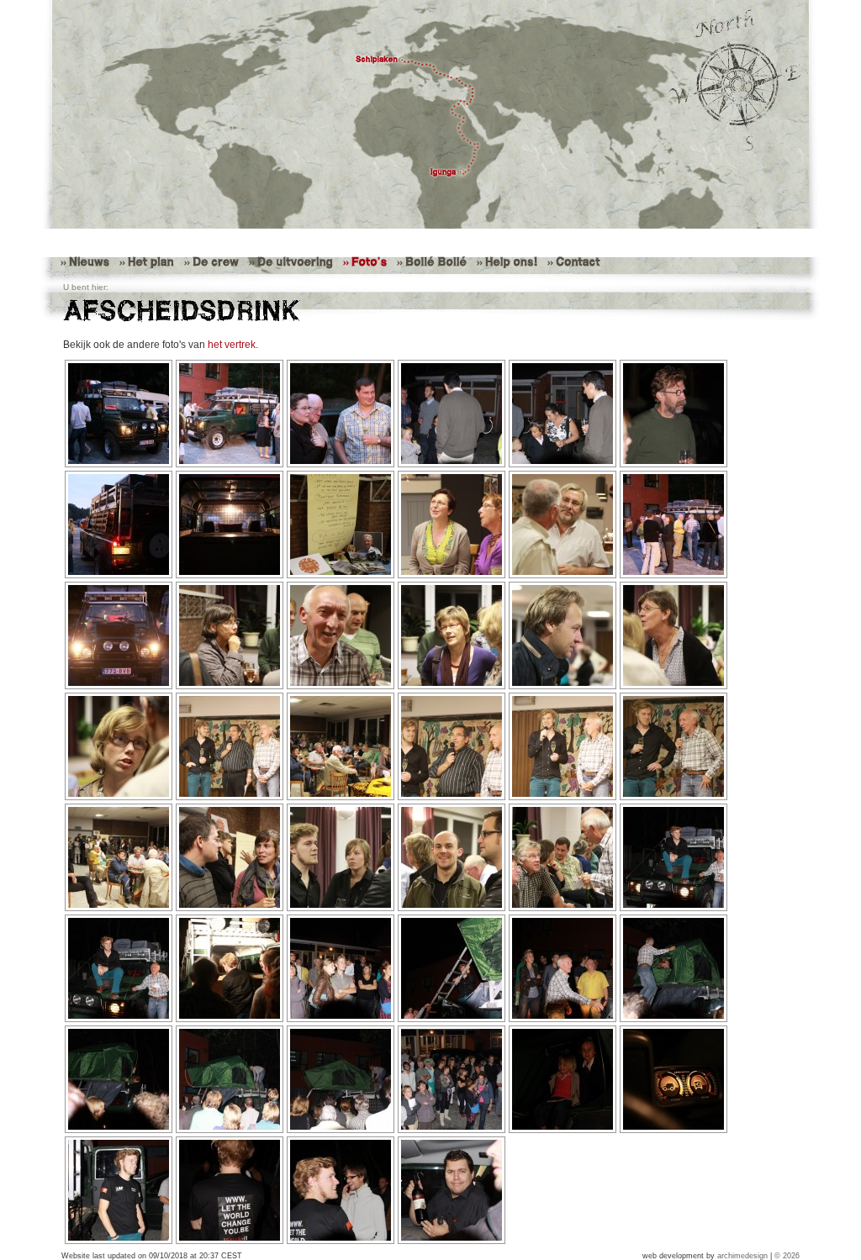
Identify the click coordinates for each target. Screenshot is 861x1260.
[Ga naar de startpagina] (430, 114)
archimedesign (742, 1256)
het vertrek (232, 345)
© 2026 (787, 1256)
